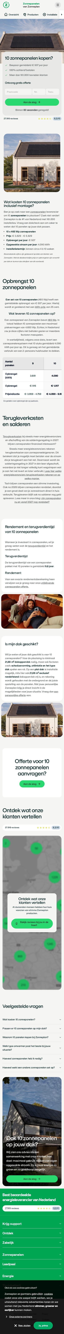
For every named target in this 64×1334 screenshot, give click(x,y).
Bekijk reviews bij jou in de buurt (34, 924)
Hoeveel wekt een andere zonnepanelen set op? (28, 1067)
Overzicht (14, 14)
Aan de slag (30, 784)
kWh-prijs (40, 306)
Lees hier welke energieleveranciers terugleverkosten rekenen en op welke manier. (33, 475)
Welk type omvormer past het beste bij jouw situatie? (26, 1048)
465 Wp (52, 319)
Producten (33, 14)
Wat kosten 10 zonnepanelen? (18, 1019)
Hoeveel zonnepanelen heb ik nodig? (22, 1058)
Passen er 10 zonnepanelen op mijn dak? (24, 1028)
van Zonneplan (31, 5)
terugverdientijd (37, 545)
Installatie (52, 14)
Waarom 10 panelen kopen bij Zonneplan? (25, 1037)
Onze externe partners (20, 1316)
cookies (48, 1293)
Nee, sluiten (24, 1325)
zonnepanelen (38, 211)
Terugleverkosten (12, 436)
